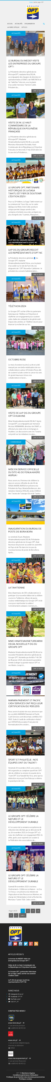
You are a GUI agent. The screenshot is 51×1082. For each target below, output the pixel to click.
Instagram (16, 994)
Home (31, 2)
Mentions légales (28, 1073)
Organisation (29, 24)
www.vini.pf (12, 1040)
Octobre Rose (17, 359)
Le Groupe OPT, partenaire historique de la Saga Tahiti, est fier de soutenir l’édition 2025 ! (22, 973)
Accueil (10, 24)
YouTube (15, 999)
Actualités (18, 24)
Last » (23, 915)
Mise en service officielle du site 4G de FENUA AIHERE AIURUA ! (24, 472)
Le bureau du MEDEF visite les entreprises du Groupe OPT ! (24, 63)
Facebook (16, 997)
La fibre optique (13, 27)
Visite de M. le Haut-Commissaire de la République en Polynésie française (22, 966)
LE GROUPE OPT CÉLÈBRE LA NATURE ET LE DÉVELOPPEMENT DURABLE (23, 819)
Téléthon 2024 (17, 306)
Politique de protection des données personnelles (25, 1077)
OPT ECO (24, 27)
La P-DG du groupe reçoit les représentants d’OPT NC (18, 981)
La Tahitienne (16, 587)
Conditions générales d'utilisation (25, 1075)
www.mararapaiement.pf (17, 1058)
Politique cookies (25, 1079)
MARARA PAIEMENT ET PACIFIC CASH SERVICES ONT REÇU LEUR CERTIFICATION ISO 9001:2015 (25, 703)
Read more (38, 91)
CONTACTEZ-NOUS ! (17, 1011)
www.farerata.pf (14, 1023)
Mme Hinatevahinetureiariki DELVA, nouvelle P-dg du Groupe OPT (25, 644)
